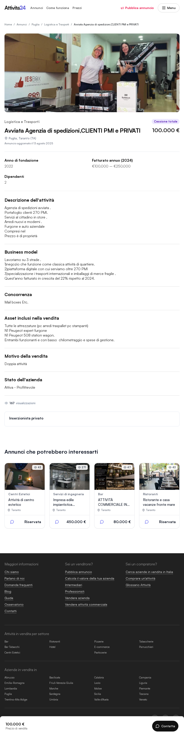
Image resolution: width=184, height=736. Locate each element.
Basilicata (54, 677)
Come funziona (57, 7)
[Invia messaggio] (12, 522)
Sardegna (54, 694)
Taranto (24, 138)
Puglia (13, 138)
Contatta (168, 726)
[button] (92, 419)
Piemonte (144, 688)
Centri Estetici (12, 652)
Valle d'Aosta (101, 699)
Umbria (53, 699)
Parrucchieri (146, 647)
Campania (145, 677)
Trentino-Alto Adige (15, 699)
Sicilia (97, 694)
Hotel (52, 647)
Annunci (36, 7)
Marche (53, 688)
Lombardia (10, 688)
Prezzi (77, 7)
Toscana (144, 694)
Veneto (143, 699)
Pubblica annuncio (139, 8)
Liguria (143, 683)
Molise (98, 688)
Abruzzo (9, 677)
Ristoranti (54, 641)
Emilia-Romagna (14, 683)
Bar (6, 641)
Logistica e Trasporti (21, 121)
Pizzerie (98, 641)
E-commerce (102, 647)
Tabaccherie (146, 641)
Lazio (97, 683)
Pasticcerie (100, 652)
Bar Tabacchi (12, 647)
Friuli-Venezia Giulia (61, 683)
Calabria (99, 677)
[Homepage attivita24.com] (15, 8)
